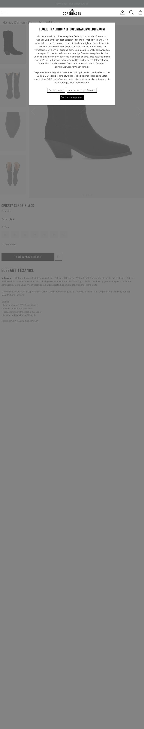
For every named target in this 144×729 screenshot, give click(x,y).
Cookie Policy (56, 90)
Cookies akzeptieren (72, 97)
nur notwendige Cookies (81, 90)
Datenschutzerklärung (72, 60)
